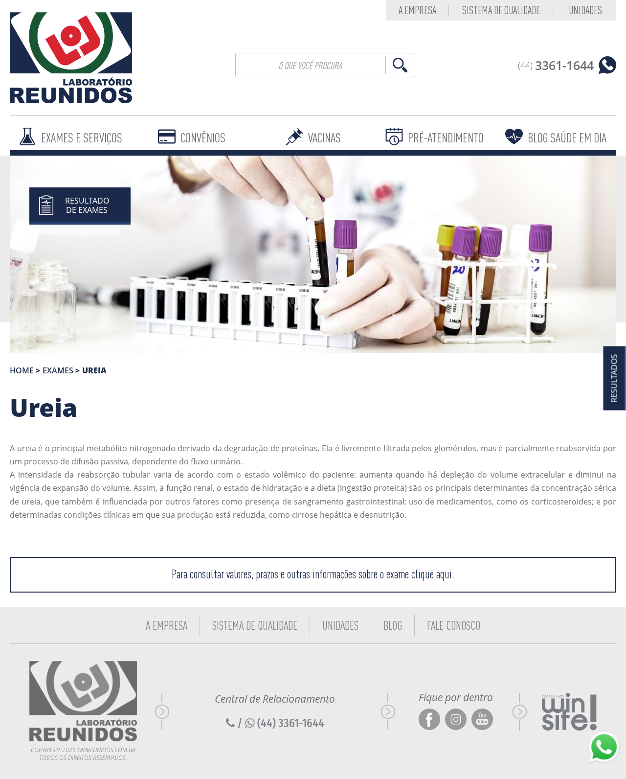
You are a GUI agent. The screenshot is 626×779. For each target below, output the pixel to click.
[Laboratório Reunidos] (71, 57)
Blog (392, 625)
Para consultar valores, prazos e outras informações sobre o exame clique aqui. (313, 574)
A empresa (417, 10)
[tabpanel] (313, 254)
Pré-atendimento (446, 137)
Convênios (202, 137)
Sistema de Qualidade (501, 10)
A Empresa (166, 625)
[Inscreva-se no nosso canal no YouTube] (482, 720)
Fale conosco (453, 625)
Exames (58, 370)
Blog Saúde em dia (567, 137)
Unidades (585, 10)
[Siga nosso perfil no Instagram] (456, 720)
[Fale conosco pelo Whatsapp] (604, 747)
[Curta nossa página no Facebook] (429, 720)
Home (22, 370)
